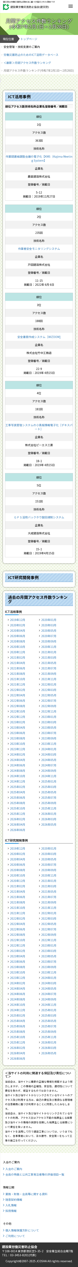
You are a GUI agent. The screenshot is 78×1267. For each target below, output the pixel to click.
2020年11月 (48, 647)
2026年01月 (48, 814)
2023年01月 (48, 717)
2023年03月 (48, 722)
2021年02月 (17, 657)
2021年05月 (48, 663)
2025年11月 (48, 808)
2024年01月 (48, 749)
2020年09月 (48, 641)
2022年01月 (48, 684)
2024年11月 (48, 776)
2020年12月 (17, 652)
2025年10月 (17, 808)
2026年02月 (17, 819)
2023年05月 (48, 727)
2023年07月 (48, 733)
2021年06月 (17, 668)
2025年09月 (48, 803)
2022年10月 (17, 711)
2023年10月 (17, 744)
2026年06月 (17, 830)
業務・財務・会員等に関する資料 (26, 1194)
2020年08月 (17, 641)
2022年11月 (48, 711)
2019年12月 (17, 620)
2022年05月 (48, 695)
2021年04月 (17, 663)
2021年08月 (17, 674)
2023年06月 (17, 733)
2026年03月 (48, 819)
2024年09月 (48, 771)
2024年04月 (17, 760)
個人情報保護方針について (22, 1230)
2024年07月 (48, 765)
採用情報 (11, 1211)
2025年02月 (17, 787)
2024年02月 (17, 754)
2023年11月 (48, 744)
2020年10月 (17, 647)
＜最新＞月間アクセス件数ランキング (27, 63)
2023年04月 (17, 727)
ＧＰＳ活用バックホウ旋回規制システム (39, 517)
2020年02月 (17, 625)
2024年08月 (17, 771)
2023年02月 (17, 722)
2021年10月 (17, 679)
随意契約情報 (13, 1200)
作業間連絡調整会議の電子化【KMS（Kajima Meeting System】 (39, 158)
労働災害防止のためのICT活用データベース (31, 55)
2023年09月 (48, 738)
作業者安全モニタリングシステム (39, 249)
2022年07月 (48, 701)
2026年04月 (17, 824)
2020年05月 (48, 631)
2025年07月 (48, 798)
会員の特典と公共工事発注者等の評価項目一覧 (34, 1174)
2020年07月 (48, 636)
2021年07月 (48, 668)
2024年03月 (48, 754)
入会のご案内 (13, 1169)
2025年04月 (17, 792)
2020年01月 (48, 620)
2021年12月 (17, 684)
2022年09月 (48, 706)
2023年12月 (17, 749)
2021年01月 (48, 652)
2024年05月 (48, 760)
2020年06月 (17, 636)
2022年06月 (17, 701)
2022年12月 (17, 717)
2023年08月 (17, 738)
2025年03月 (48, 787)
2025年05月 (48, 792)
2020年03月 (48, 625)
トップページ (28, 39)
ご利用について (15, 1236)
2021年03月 (48, 657)
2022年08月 (17, 706)
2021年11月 (48, 679)
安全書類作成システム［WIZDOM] (39, 337)
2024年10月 (17, 776)
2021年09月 (48, 674)
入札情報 (11, 1205)
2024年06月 (17, 765)
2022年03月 (48, 690)
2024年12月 (17, 781)
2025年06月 (17, 798)
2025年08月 (17, 803)
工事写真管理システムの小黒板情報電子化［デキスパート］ (39, 427)
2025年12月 (17, 814)
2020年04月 (17, 631)
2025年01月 (48, 781)
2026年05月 (48, 824)
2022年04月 (17, 695)
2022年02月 (17, 690)
